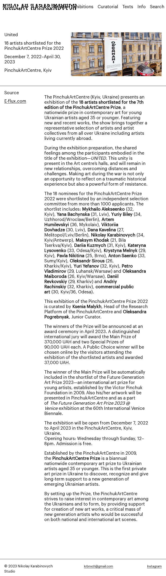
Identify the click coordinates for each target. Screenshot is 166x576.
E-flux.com (15, 101)
